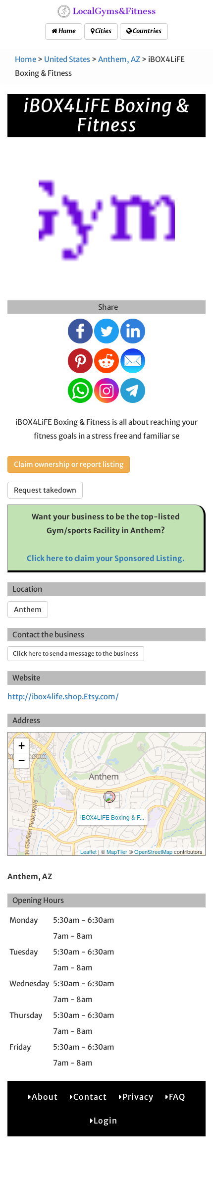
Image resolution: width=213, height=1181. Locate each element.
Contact (90, 1097)
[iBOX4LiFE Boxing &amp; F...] (109, 797)
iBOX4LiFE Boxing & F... (112, 817)
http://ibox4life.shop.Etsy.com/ (63, 696)
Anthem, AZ (119, 59)
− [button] (21, 760)
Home (66, 31)
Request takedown (45, 490)
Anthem (28, 609)
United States (67, 59)
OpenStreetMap (153, 851)
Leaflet (88, 851)
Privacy (138, 1097)
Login (105, 1120)
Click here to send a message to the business (76, 653)
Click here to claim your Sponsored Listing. (106, 558)
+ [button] (21, 745)
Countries (146, 31)
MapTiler (116, 851)
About (45, 1097)
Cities (102, 31)
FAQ (177, 1097)
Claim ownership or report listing (68, 464)
